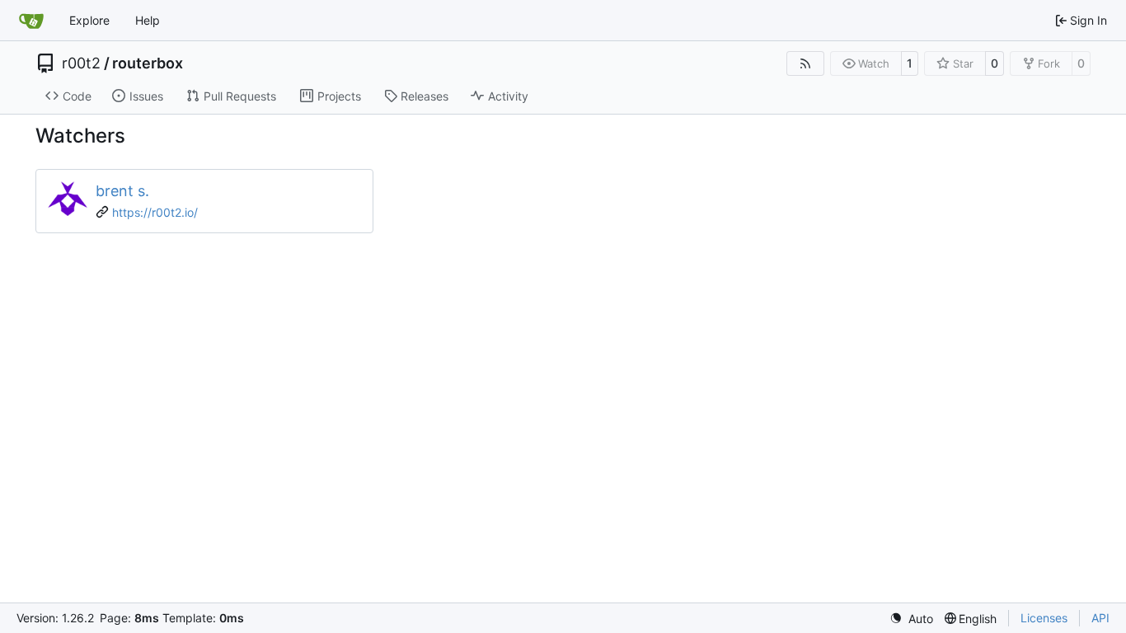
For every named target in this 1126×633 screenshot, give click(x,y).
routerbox (147, 63)
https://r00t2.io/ (155, 212)
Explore (89, 20)
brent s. (122, 190)
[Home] (31, 20)
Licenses (1043, 618)
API (1100, 618)
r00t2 (81, 63)
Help (147, 20)
